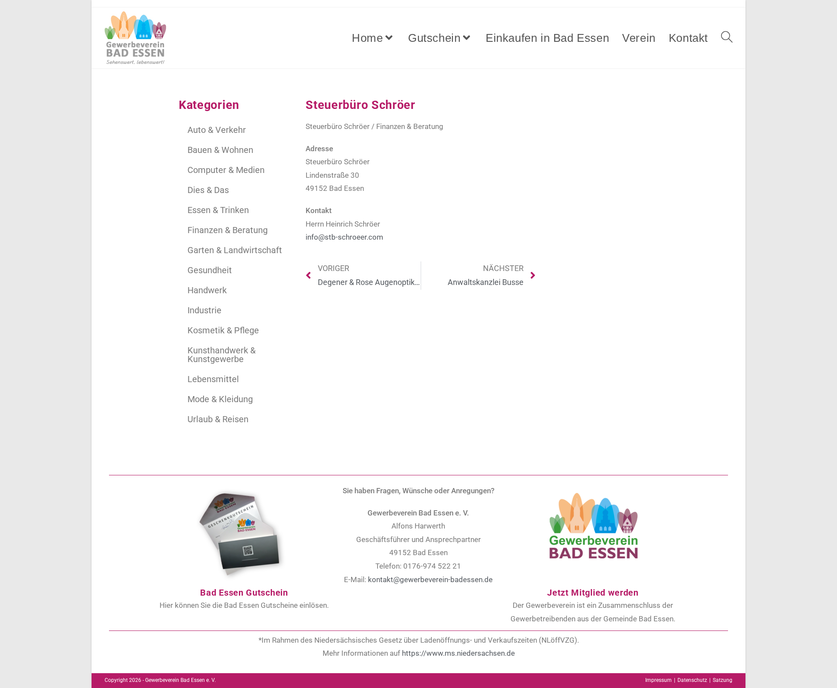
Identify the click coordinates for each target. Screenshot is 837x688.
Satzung (722, 680)
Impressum (658, 680)
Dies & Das (208, 190)
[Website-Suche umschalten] (727, 37)
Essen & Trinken (218, 210)
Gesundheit (209, 270)
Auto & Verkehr (216, 130)
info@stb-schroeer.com (344, 237)
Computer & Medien (226, 170)
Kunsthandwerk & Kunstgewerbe (221, 354)
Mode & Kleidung (220, 399)
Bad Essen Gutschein (244, 592)
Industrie (204, 310)
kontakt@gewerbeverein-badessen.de (430, 579)
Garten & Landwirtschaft (234, 250)
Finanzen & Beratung (227, 230)
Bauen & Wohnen (220, 150)
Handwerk (207, 290)
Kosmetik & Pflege (223, 330)
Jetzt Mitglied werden (593, 592)
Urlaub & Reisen (217, 419)
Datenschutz (692, 680)
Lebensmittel (213, 379)
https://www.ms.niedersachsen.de (458, 653)
